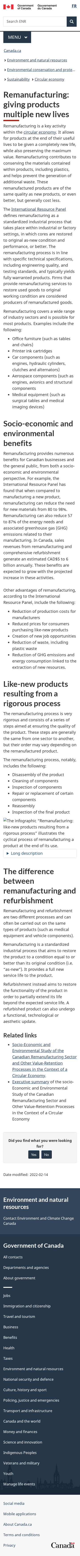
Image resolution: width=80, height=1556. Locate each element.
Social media (13, 1503)
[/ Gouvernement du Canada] (30, 6)
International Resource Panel (38, 209)
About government (19, 1278)
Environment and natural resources (37, 60)
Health (8, 1347)
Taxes (8, 1358)
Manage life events (19, 1484)
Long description (27, 853)
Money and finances (20, 1431)
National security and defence (28, 1379)
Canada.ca (12, 50)
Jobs (6, 1295)
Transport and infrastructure (27, 1410)
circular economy (40, 132)
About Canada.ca (17, 1524)
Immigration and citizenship (27, 1306)
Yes (33, 1154)
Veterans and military (21, 1463)
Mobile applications (19, 1513)
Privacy (9, 1545)
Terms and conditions (21, 1534)
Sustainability (18, 79)
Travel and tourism (19, 1316)
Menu (15, 37)
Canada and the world (21, 1421)
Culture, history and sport (25, 1389)
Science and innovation (22, 1442)
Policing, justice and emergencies (31, 1400)
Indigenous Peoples (20, 1452)
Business (10, 1327)
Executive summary (30, 1081)
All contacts (13, 1257)
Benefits (10, 1337)
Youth (8, 1473)
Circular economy (49, 79)
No (46, 1154)
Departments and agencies (26, 1267)
